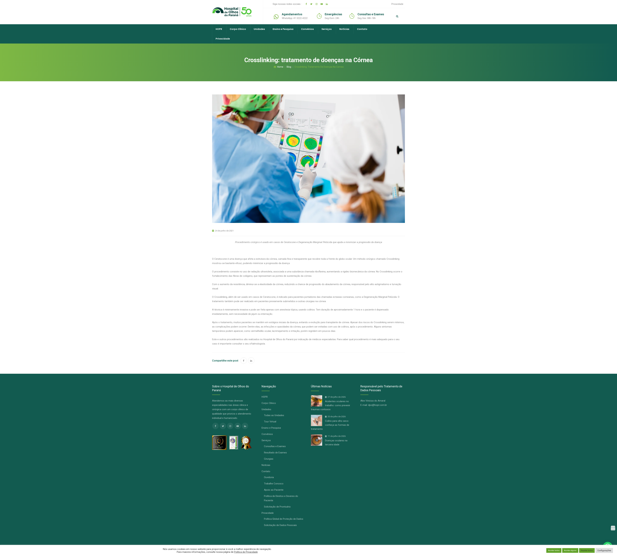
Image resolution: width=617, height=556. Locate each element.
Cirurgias (268, 458)
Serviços (327, 29)
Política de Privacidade (246, 552)
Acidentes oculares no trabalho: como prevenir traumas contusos (330, 405)
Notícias (344, 29)
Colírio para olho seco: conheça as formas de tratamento (330, 424)
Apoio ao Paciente (273, 489)
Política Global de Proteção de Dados (283, 518)
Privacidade (397, 4)
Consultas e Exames (275, 446)
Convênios (307, 29)
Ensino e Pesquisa (283, 29)
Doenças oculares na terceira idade (336, 442)
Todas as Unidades (274, 415)
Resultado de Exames (275, 452)
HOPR (219, 29)
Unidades (259, 29)
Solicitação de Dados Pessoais (280, 525)
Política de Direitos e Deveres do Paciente (281, 498)
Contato (362, 29)
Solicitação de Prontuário (277, 506)
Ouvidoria (269, 477)
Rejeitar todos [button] (587, 550)
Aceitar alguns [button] (570, 550)
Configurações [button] (604, 550)
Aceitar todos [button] (553, 550)
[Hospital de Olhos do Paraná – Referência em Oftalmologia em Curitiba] (232, 12)
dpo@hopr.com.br (377, 405)
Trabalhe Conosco (273, 483)
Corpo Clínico (238, 29)
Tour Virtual (270, 421)
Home (279, 67)
